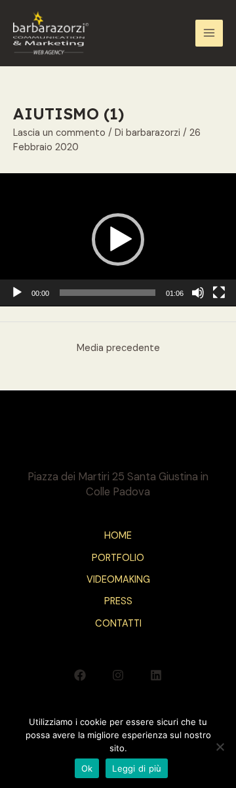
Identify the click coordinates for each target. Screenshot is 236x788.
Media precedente (118, 348)
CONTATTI (118, 623)
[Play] (17, 292)
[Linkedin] (156, 675)
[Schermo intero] (219, 292)
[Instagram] (118, 675)
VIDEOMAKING (118, 579)
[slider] (107, 292)
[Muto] (198, 292)
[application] (118, 239)
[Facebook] (80, 675)
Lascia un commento (59, 133)
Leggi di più (136, 768)
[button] (118, 239)
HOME (118, 535)
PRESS (118, 601)
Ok (87, 768)
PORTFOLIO (118, 558)
